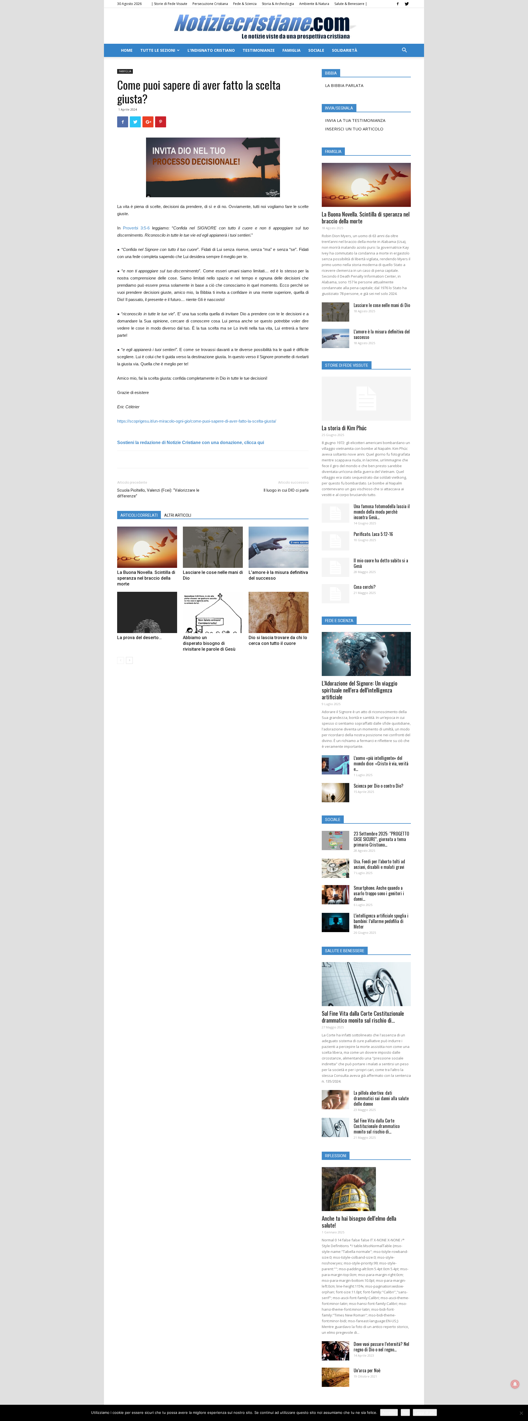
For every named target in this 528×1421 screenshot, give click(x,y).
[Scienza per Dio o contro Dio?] (335, 792)
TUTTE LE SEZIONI (157, 50)
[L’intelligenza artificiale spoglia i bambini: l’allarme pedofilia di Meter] (335, 922)
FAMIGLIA (291, 50)
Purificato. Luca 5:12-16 (373, 534)
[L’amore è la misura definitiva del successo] (279, 547)
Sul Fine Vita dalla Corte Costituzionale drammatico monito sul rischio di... (363, 1016)
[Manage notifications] (515, 1384)
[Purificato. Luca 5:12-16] (335, 541)
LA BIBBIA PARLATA (344, 85)
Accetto (389, 1412)
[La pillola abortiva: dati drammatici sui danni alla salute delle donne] (335, 1099)
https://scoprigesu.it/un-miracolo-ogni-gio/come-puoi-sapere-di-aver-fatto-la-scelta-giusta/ (196, 421)
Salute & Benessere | (350, 3)
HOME (127, 50)
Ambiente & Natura (314, 3)
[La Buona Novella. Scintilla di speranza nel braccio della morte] (147, 547)
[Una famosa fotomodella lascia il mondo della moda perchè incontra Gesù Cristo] (335, 513)
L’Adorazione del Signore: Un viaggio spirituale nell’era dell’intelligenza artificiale (359, 690)
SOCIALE (316, 50)
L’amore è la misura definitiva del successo (382, 334)
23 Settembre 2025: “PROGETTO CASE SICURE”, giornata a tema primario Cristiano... (381, 839)
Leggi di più (425, 1412)
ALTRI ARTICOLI (177, 515)
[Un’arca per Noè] (335, 1377)
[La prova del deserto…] (147, 612)
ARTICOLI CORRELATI (139, 515)
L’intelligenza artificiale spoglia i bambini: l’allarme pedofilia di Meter (381, 921)
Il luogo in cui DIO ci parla (286, 490)
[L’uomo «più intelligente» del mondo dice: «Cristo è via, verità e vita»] (335, 764)
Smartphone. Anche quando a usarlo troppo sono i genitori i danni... (379, 893)
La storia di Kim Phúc (344, 427)
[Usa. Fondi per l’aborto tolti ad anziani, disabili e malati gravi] (335, 868)
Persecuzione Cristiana (210, 3)
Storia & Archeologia (278, 3)
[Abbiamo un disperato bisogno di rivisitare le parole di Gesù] (213, 612)
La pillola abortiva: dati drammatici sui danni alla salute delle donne (381, 1098)
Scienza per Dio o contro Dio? (378, 785)
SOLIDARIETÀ (344, 50)
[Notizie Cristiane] (264, 26)
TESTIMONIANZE (259, 50)
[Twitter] (407, 4)
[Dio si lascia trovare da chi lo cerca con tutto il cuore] (279, 612)
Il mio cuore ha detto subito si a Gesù (381, 563)
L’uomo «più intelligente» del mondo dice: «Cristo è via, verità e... (381, 763)
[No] (521, 1413)
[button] (404, 50)
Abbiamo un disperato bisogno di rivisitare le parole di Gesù (209, 643)
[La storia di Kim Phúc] (366, 399)
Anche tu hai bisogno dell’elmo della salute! (359, 1221)
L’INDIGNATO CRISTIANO (211, 50)
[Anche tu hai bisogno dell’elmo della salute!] (366, 1189)
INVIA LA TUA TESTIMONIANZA (355, 120)
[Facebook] (398, 4)
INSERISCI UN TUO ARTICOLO (354, 129)
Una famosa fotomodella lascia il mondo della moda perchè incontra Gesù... (382, 512)
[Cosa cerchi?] (335, 593)
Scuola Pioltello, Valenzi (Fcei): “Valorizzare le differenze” (158, 493)
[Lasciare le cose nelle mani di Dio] (213, 547)
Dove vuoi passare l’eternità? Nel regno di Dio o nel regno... (381, 1347)
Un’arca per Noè (367, 1370)
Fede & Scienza (245, 3)
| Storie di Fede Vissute (169, 3)
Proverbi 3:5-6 (136, 228)
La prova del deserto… (139, 637)
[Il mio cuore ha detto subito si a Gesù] (335, 567)
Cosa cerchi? (365, 587)
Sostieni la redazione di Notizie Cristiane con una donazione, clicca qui (190, 442)
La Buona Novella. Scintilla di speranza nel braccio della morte (146, 578)
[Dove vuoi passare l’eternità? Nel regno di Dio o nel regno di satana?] (335, 1350)
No (405, 1412)
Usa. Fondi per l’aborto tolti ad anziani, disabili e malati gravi (379, 864)
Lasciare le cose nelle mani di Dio (382, 305)
